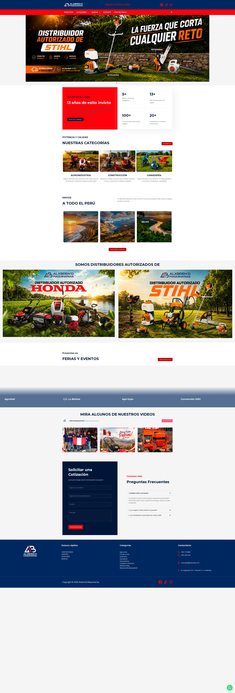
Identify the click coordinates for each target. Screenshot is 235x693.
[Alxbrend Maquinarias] (73, 5)
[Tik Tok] (165, 582)
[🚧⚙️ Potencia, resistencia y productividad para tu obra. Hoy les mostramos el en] (155, 440)
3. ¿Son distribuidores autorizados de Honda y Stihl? (145, 515)
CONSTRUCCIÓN (117, 175)
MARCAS (95, 12)
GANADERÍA (154, 175)
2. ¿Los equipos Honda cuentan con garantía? (143, 510)
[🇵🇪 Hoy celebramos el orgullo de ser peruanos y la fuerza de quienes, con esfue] (79, 440)
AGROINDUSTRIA (81, 175)
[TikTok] (166, 4)
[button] (87, 12)
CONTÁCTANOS (120, 12)
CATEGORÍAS (81, 12)
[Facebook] (161, 4)
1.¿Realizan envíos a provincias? (139, 493)
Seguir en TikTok (167, 420)
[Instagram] (171, 4)
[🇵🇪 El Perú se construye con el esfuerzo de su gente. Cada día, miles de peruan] (117, 440)
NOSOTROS (68, 12)
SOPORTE (107, 12)
